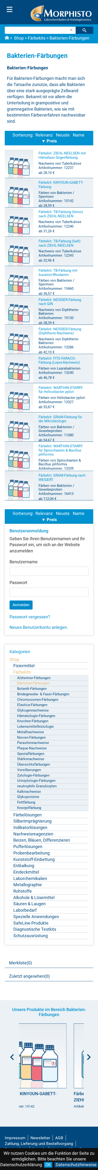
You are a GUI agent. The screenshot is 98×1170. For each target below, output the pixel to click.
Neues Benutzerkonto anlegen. (39, 627)
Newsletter (40, 1137)
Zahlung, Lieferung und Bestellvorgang (39, 1143)
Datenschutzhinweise (76, 1164)
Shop (19, 38)
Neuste (63, 134)
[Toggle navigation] (9, 9)
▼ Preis (49, 140)
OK (48, 1164)
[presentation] (11, 1055)
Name (78, 134)
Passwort (18, 582)
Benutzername (24, 561)
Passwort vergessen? (30, 616)
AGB (59, 1137)
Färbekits (36, 38)
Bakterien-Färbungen (69, 38)
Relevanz (44, 134)
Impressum (15, 1137)
